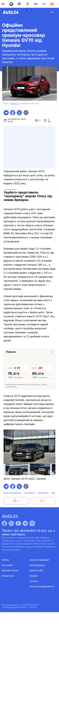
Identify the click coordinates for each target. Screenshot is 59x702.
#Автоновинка (12, 493)
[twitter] (19, 112)
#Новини (29, 493)
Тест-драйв (7, 565)
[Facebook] (4, 523)
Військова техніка (10, 570)
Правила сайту (37, 570)
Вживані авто (8, 576)
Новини (5, 560)
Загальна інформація (39, 560)
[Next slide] (51, 447)
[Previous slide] (7, 447)
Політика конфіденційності (42, 586)
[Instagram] (32, 523)
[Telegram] (25, 523)
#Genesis (43, 493)
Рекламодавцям (37, 565)
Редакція (34, 576)
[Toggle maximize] (51, 433)
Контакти (34, 581)
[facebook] (12, 112)
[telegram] (6, 112)
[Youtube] (18, 523)
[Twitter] (11, 523)
